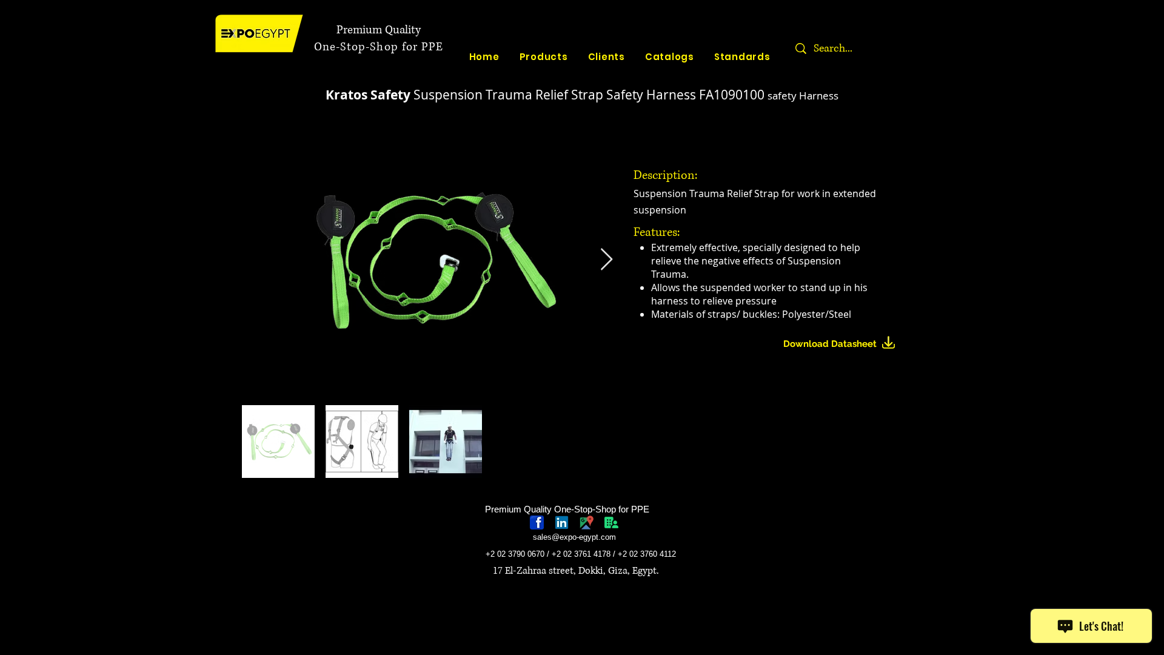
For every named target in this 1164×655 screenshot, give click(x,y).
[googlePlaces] (586, 522)
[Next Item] (607, 260)
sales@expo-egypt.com (574, 537)
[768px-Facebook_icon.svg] (536, 522)
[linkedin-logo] (561, 522)
